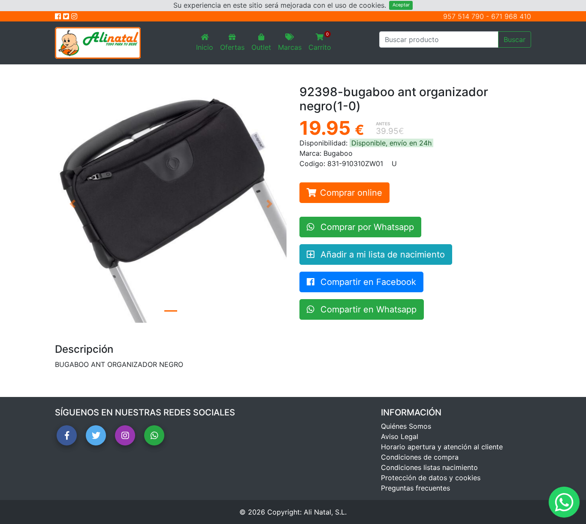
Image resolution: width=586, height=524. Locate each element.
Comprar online (351, 193)
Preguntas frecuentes (415, 488)
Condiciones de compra (420, 457)
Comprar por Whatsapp (366, 227)
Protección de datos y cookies (430, 477)
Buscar (515, 39)
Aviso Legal (399, 436)
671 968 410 (511, 16)
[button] (72, 204)
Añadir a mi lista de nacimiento (381, 254)
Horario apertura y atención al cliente (442, 446)
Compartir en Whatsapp (367, 309)
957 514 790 (463, 16)
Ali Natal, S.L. (325, 512)
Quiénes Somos (406, 426)
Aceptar (401, 5)
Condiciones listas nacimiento (429, 467)
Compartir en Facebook (367, 282)
